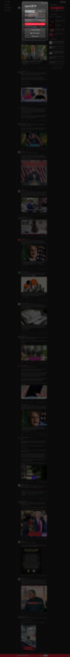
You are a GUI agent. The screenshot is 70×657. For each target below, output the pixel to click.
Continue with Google (36, 29)
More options (35, 36)
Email (31, 11)
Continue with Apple (36, 33)
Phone (41, 11)
